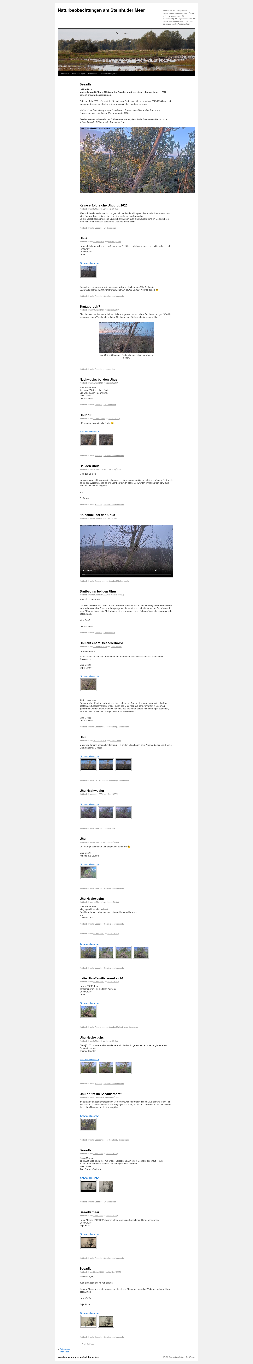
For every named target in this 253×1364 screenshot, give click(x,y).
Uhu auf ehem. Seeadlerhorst (101, 643)
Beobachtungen (78, 73)
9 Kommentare (109, 369)
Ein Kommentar (110, 228)
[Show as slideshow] (89, 263)
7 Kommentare (123, 1139)
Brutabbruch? (90, 306)
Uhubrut (86, 415)
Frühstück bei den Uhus (97, 514)
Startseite (65, 73)
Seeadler (98, 228)
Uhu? (84, 238)
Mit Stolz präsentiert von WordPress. (180, 1357)
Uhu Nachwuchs (92, 898)
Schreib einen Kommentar (114, 296)
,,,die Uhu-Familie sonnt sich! (101, 978)
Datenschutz (65, 1349)
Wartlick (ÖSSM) (114, 241)
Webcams (92, 73)
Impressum (64, 1352)
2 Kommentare (109, 632)
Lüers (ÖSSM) (112, 209)
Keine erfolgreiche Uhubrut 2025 (104, 205)
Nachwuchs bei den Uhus (98, 379)
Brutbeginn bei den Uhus (98, 591)
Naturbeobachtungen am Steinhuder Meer (101, 10)
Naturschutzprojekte (108, 73)
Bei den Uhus (90, 466)
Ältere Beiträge (87, 1344)
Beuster (114, 518)
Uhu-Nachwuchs (92, 790)
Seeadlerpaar (89, 1212)
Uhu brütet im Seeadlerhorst (101, 1094)
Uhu (83, 737)
